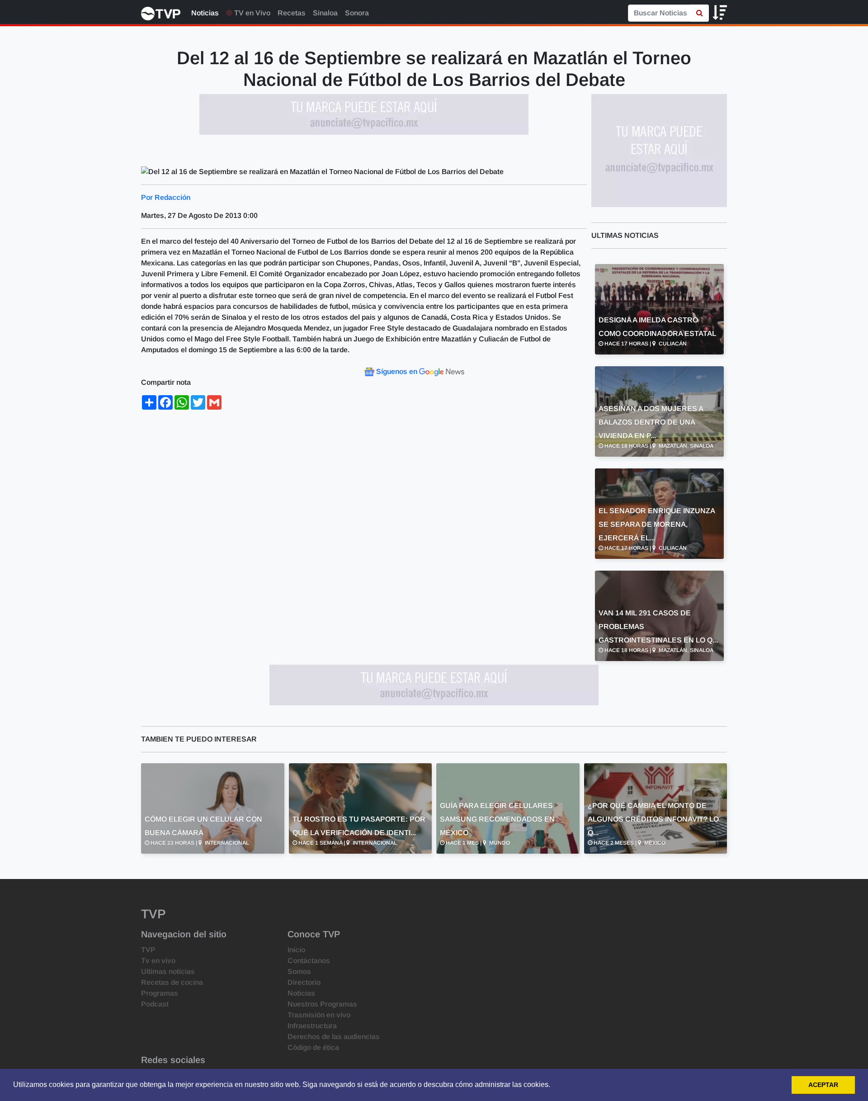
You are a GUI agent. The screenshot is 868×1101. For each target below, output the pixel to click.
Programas (159, 993)
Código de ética (313, 1047)
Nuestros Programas (322, 1004)
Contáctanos (309, 960)
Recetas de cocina (172, 982)
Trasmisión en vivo (319, 1015)
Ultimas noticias (168, 971)
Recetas (292, 13)
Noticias (205, 13)
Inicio (296, 950)
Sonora (357, 13)
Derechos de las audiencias (334, 1036)
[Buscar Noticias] (699, 13)
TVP (148, 950)
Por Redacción (165, 197)
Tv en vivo (158, 960)
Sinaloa (325, 13)
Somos (299, 971)
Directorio (304, 982)
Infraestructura (312, 1026)
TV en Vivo (251, 13)
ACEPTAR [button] (823, 1084)
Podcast (155, 1004)
